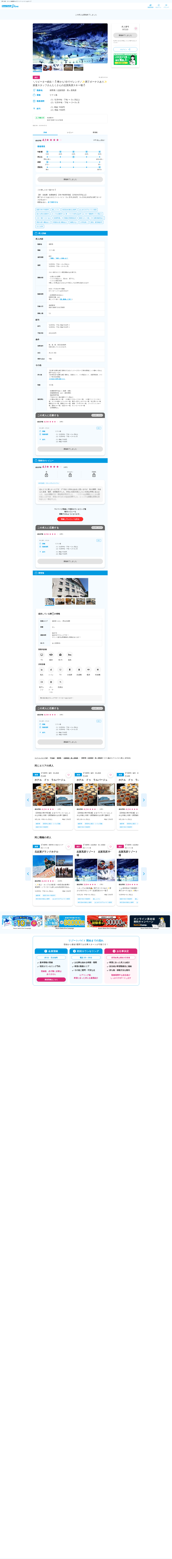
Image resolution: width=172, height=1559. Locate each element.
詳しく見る (100, 140)
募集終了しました (70, 179)
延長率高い (57, 218)
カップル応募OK (57, 214)
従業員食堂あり (99, 218)
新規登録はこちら (51, 979)
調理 (44, 776)
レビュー (70, 132)
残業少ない (73, 222)
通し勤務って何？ (66, 299)
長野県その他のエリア (56, 845)
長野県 (45, 773)
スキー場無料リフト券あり (93, 214)
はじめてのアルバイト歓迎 (88, 209)
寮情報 (95, 132)
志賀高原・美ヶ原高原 (98, 845)
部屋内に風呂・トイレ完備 (51, 824)
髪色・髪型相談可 (96, 222)
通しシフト (55, 209)
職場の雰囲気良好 (70, 218)
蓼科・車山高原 (54, 773)
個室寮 (38, 824)
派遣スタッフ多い (85, 218)
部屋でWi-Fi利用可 (43, 209)
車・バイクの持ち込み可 (74, 214)
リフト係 (46, 848)
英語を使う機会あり (43, 222)
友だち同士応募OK (43, 214)
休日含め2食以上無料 (69, 209)
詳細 (45, 132)
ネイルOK (40, 226)
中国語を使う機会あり (60, 222)
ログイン (123, 49)
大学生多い (84, 222)
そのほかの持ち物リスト (57, 379)
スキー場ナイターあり (44, 218)
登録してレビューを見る (70, 519)
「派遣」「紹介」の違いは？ (58, 258)
